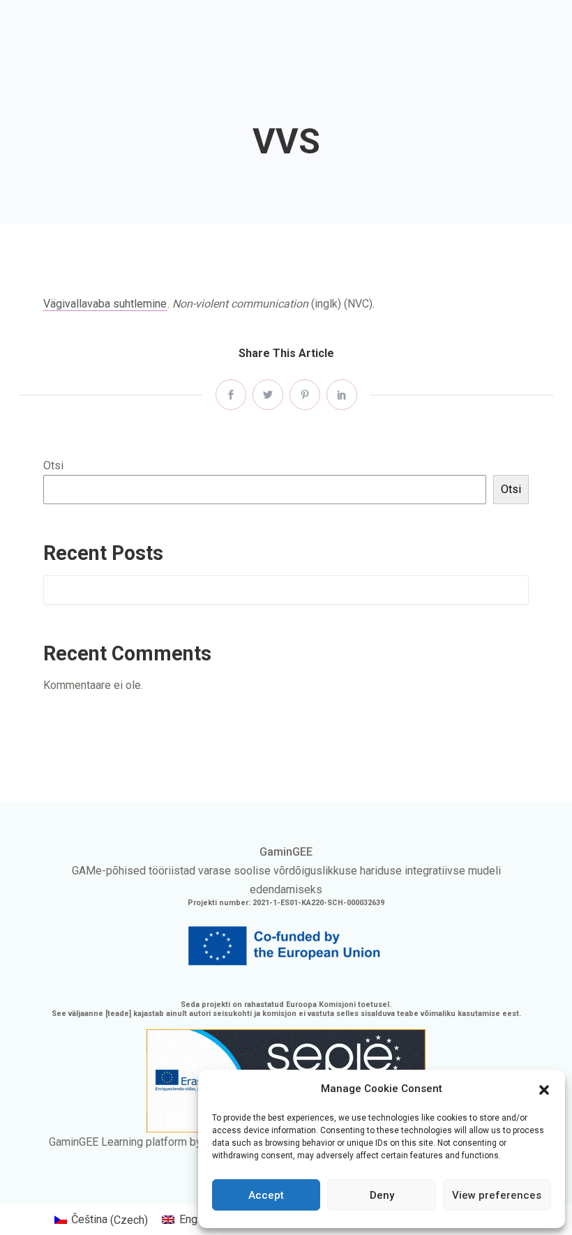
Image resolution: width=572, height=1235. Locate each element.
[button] (544, 1089)
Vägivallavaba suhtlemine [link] (105, 303)
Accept (266, 1195)
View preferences (496, 1195)
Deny (382, 1195)
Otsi (53, 465)
